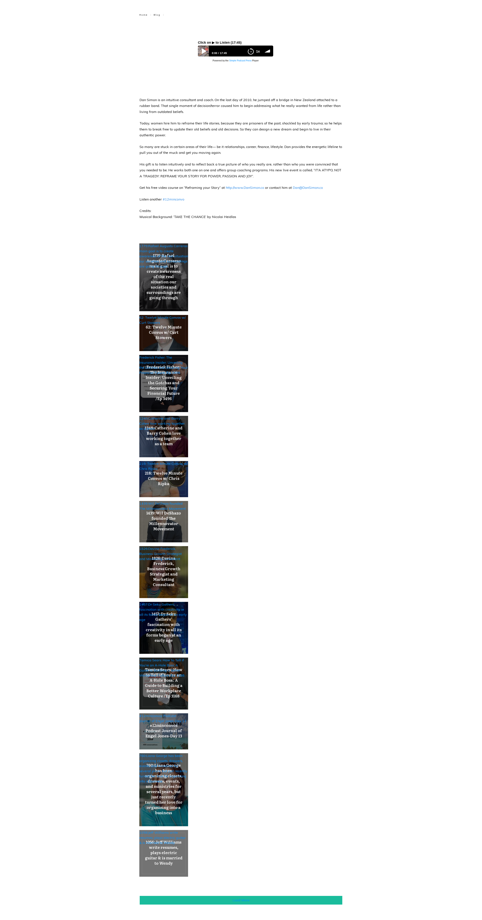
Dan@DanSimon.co (308, 187)
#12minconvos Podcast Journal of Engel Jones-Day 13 (162, 718)
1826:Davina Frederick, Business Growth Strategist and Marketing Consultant (160, 554)
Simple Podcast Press (240, 60)
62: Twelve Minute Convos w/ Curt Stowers (162, 320)
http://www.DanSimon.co (245, 187)
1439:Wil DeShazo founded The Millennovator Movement (162, 506)
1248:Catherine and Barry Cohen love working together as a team (162, 423)
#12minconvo (173, 199)
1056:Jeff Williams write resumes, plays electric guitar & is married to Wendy (162, 837)
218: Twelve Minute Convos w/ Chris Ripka (163, 466)
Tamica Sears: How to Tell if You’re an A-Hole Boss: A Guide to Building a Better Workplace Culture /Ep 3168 (162, 668)
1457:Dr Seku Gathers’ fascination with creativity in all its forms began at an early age (163, 612)
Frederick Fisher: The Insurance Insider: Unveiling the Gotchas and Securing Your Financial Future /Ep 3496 (163, 365)
